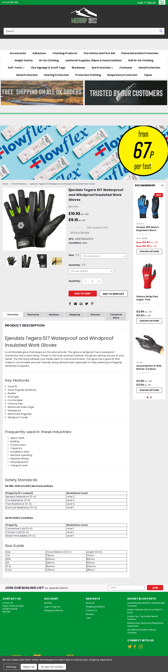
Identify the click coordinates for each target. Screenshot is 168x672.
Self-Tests (15, 67)
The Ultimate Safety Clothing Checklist (141, 631)
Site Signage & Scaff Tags (48, 67)
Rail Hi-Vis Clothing (140, 60)
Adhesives (39, 53)
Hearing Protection (56, 75)
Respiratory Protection (122, 75)
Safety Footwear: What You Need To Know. (145, 611)
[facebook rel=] (135, 647)
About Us (90, 603)
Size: (74, 255)
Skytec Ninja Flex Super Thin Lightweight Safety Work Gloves (148, 298)
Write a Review (79, 232)
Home (5, 184)
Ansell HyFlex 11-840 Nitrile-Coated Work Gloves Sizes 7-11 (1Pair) (148, 367)
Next (63, 219)
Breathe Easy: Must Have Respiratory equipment (145, 624)
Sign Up (151, 2)
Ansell (139, 362)
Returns (95, 314)
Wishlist (48, 603)
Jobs (88, 618)
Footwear (126, 67)
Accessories (18, 53)
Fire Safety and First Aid (99, 53)
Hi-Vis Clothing (49, 60)
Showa (140, 223)
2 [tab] (151, 397)
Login (140, 2)
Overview (12, 314)
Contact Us (91, 610)
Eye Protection (101, 67)
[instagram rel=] (141, 647)
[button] (42, 92)
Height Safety (24, 60)
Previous (5, 219)
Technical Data (116, 316)
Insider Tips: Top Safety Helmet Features (142, 618)
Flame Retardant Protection (139, 53)
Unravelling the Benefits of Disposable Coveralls (146, 604)
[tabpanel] (149, 223)
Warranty (33, 314)
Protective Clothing (88, 75)
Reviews (54, 314)
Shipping (74, 314)
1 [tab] (148, 397)
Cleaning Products (64, 53)
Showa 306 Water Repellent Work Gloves (147, 229)
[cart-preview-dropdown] (161, 2)
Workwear (78, 67)
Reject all (28, 667)
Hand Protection (149, 67)
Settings (11, 667)
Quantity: (77, 265)
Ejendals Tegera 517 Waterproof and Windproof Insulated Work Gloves (62, 184)
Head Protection (27, 75)
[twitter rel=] (130, 647)
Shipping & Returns (53, 610)
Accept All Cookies (52, 667)
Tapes (148, 75)
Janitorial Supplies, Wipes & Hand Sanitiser (93, 60)
